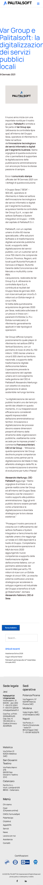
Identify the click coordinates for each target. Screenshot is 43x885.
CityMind (7, 821)
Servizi (6, 828)
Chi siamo (7, 804)
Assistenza (8, 839)
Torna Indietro (11, 628)
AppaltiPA (7, 825)
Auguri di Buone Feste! (13, 657)
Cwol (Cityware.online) (10, 809)
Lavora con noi (9, 835)
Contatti (6, 843)
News (5, 832)
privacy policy (14, 877)
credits (31, 877)
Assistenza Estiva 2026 (14, 653)
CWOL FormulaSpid (11, 814)
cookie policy (23, 877)
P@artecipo (8, 817)
